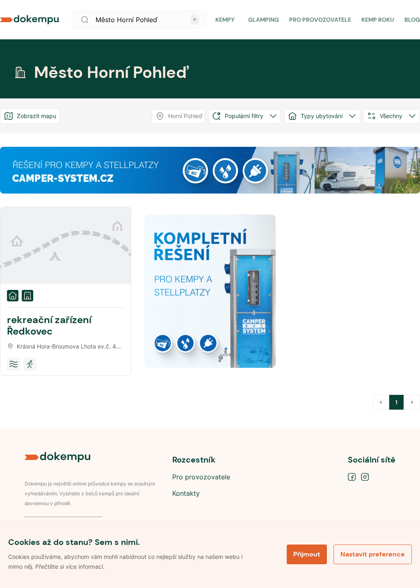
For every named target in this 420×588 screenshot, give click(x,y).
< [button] (380, 402)
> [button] (412, 402)
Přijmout (306, 554)
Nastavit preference (372, 554)
